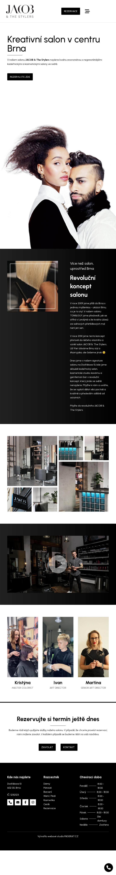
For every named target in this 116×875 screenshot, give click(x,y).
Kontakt (69, 751)
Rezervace (70, 11)
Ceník (47, 808)
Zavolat (47, 751)
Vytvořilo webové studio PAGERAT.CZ (58, 840)
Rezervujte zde (20, 76)
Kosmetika (49, 804)
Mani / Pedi (50, 800)
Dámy (47, 787)
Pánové (48, 791)
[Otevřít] (87, 11)
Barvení (48, 795)
